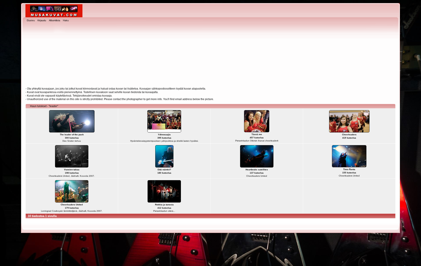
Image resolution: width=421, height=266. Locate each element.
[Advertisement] (210, 55)
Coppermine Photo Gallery (218, 259)
